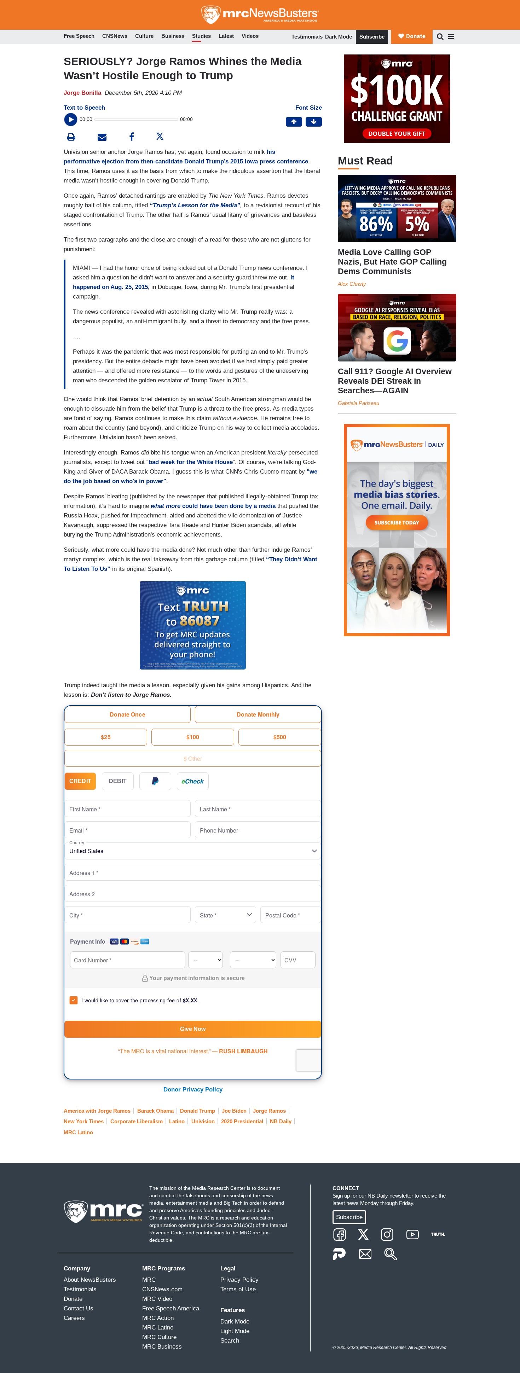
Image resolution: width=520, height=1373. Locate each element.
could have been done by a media (213, 506)
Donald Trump (197, 1111)
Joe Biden (234, 1111)
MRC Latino (78, 1132)
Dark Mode (338, 37)
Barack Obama (155, 1111)
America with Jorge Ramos (97, 1111)
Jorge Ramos (269, 1111)
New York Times (84, 1121)
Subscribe (372, 37)
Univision (203, 1121)
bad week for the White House (191, 462)
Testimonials (307, 37)
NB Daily (280, 1121)
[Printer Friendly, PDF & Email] (102, 138)
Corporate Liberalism (136, 1121)
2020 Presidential (242, 1121)
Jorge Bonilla (82, 92)
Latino (177, 1121)
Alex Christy (352, 284)
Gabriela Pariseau (358, 403)
